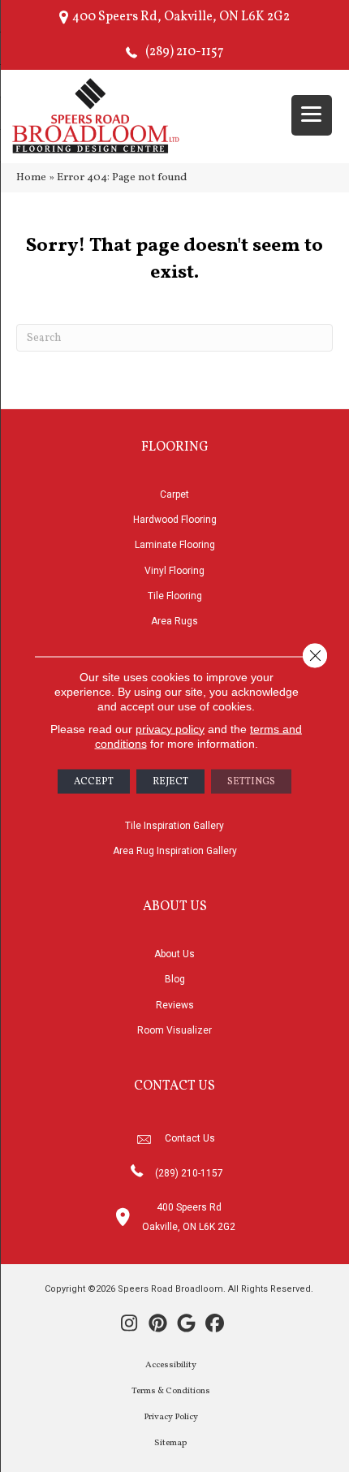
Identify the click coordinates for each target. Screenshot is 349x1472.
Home (31, 177)
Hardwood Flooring (175, 519)
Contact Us (190, 1138)
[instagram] (129, 1325)
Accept (94, 781)
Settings (251, 781)
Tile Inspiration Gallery (174, 825)
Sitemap (170, 1443)
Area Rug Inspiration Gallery (175, 851)
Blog (175, 979)
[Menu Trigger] (311, 115)
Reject (170, 781)
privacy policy (170, 728)
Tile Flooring (175, 596)
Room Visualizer (174, 1030)
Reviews (175, 1005)
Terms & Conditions (170, 1391)
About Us (174, 954)
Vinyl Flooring (174, 570)
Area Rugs (174, 621)
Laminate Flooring (175, 544)
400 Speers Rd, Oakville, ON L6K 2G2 (181, 17)
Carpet (174, 494)
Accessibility (170, 1365)
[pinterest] (158, 1325)
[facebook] (214, 1325)
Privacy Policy (171, 1417)
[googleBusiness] (186, 1325)
